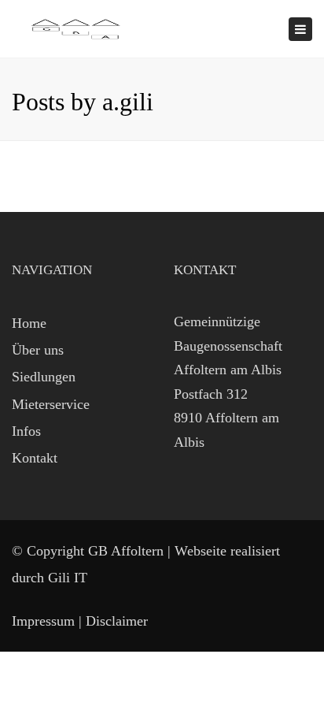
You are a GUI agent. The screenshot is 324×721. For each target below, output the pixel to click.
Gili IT (67, 577)
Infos (26, 431)
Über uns (38, 350)
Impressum (43, 621)
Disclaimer (117, 621)
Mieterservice (51, 404)
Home (29, 323)
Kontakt (34, 458)
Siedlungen (43, 377)
